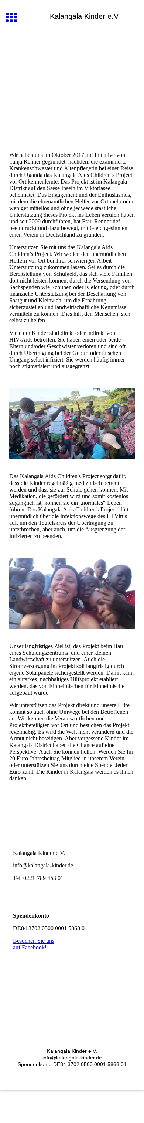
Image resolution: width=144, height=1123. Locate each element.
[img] (72, 69)
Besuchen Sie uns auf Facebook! (33, 944)
